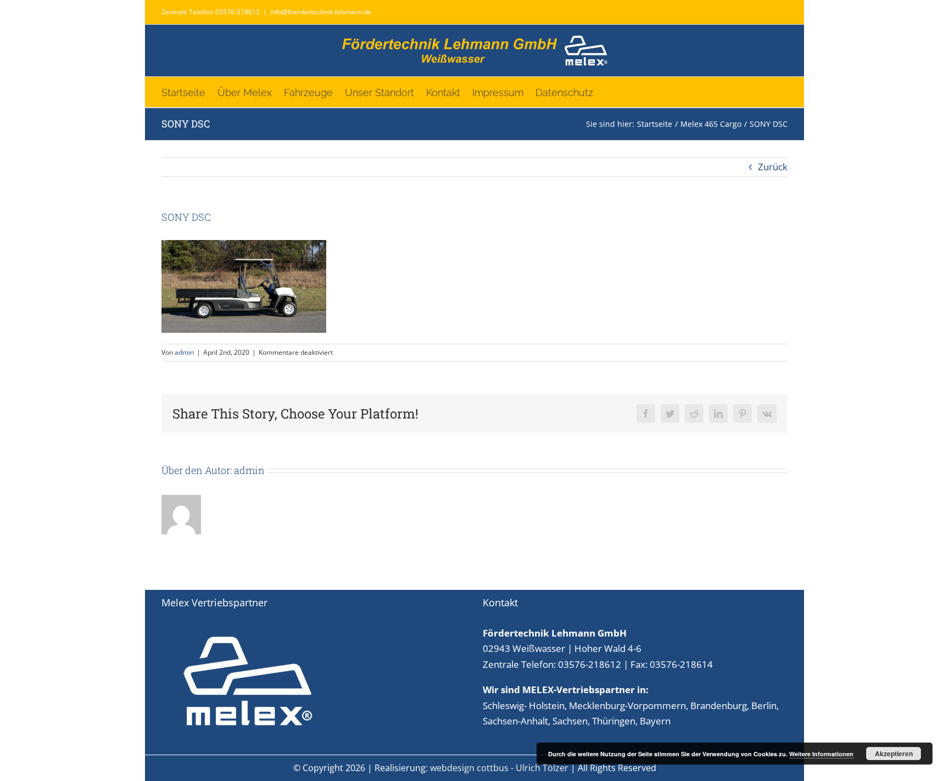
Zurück (773, 166)
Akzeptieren (894, 753)
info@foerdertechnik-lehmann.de (320, 11)
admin (184, 352)
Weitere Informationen (821, 754)
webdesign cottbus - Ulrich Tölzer (499, 768)
